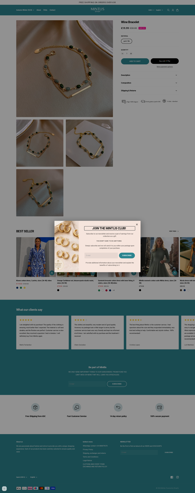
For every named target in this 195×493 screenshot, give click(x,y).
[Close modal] (137, 224)
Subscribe (127, 255)
